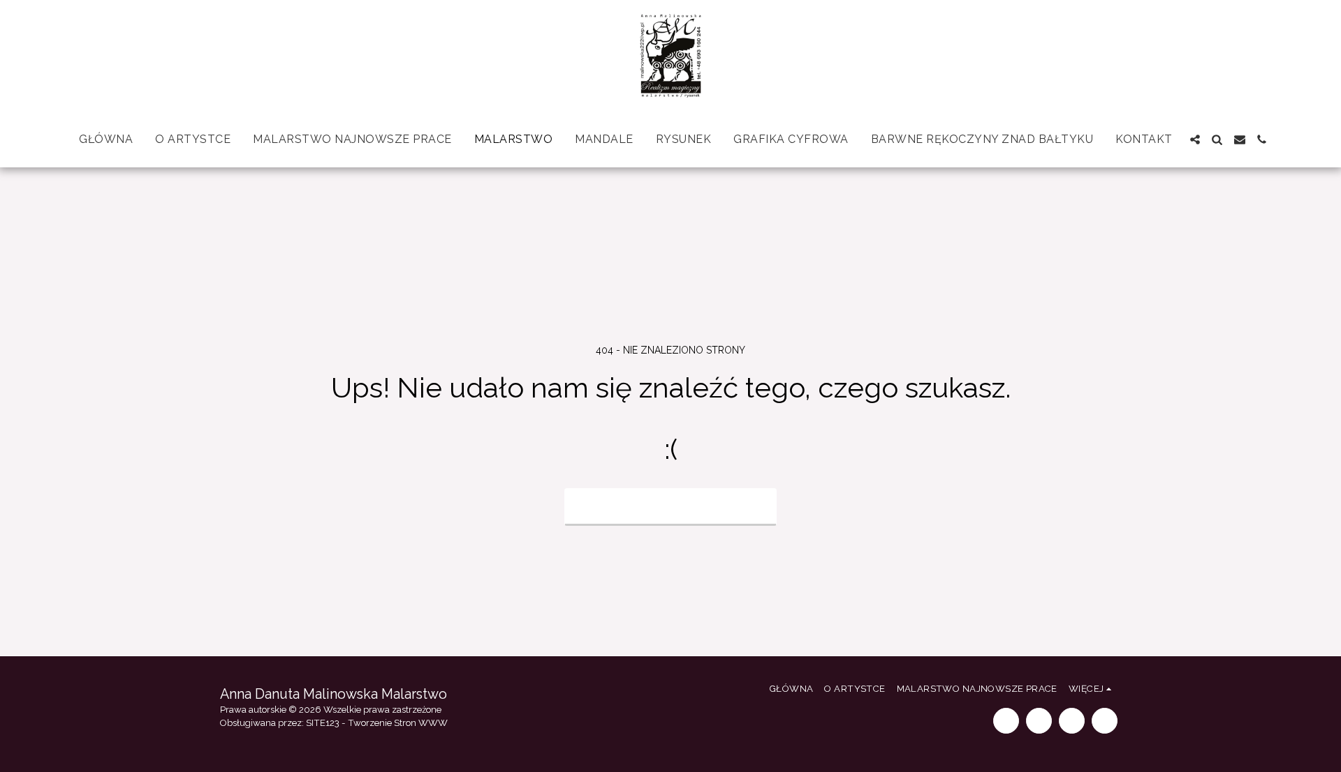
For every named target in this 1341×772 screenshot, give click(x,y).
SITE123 (322, 723)
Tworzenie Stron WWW (398, 723)
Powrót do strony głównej (670, 506)
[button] (1195, 139)
